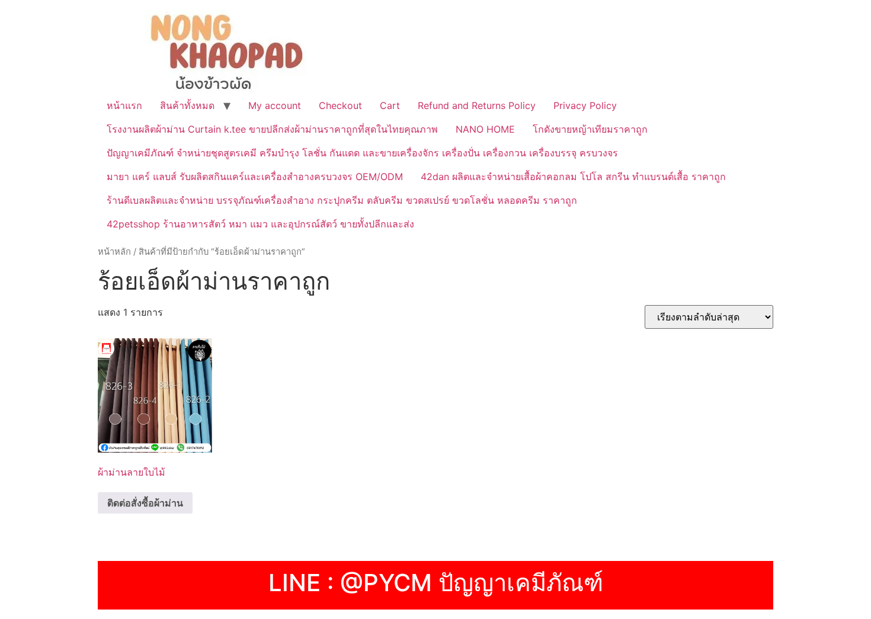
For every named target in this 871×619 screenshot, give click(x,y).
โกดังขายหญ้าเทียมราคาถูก (590, 129)
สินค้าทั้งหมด (187, 105)
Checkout (340, 105)
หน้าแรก (124, 105)
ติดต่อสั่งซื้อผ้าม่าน (145, 503)
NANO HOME (485, 129)
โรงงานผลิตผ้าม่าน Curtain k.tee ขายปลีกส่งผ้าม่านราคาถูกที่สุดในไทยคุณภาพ (272, 129)
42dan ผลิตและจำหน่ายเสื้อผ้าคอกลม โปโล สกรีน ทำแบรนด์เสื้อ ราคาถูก (573, 176)
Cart (390, 105)
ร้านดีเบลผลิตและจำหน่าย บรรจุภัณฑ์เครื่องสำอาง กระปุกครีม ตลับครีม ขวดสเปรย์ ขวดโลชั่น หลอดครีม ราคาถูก (342, 200)
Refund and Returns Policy (477, 105)
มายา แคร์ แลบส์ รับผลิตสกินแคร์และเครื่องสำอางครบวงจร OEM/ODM (255, 176)
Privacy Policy (585, 105)
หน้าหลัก (114, 251)
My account (274, 105)
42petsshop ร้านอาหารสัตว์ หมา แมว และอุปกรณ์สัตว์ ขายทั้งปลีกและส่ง (260, 224)
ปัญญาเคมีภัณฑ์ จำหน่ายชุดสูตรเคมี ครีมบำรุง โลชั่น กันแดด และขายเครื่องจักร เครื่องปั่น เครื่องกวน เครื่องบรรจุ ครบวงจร (362, 153)
